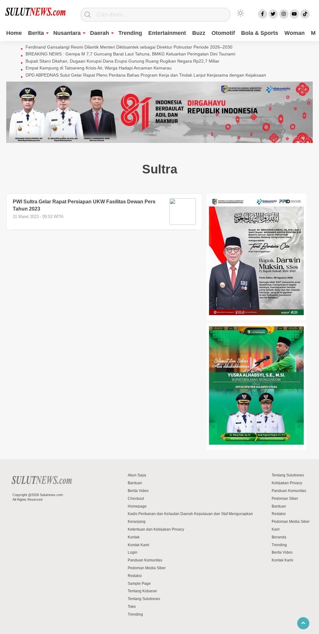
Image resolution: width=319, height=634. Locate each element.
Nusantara (67, 33)
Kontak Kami (138, 545)
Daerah (99, 33)
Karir (276, 529)
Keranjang (136, 521)
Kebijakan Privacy (287, 483)
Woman (294, 33)
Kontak (134, 537)
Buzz (198, 33)
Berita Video (138, 491)
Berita (36, 33)
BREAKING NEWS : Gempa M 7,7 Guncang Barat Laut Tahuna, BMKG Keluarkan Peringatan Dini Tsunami (130, 53)
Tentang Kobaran (142, 591)
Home (14, 33)
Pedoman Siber (285, 498)
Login (132, 552)
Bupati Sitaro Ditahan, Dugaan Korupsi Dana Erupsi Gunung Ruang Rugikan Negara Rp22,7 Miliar (122, 61)
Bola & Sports (259, 33)
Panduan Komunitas (145, 560)
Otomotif (223, 33)
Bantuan (135, 483)
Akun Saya (137, 475)
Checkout (136, 498)
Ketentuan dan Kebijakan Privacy (156, 529)
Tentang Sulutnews (144, 599)
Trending (130, 33)
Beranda (279, 537)
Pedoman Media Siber (147, 568)
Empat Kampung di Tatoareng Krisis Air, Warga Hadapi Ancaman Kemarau (99, 67)
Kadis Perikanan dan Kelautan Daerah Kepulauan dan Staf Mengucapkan (190, 514)
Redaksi (135, 576)
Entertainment (167, 33)
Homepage (137, 506)
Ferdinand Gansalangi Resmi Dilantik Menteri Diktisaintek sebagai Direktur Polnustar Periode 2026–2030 (129, 47)
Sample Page (139, 583)
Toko (132, 606)
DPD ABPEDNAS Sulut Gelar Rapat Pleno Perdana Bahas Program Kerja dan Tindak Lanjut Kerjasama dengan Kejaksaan (146, 75)
